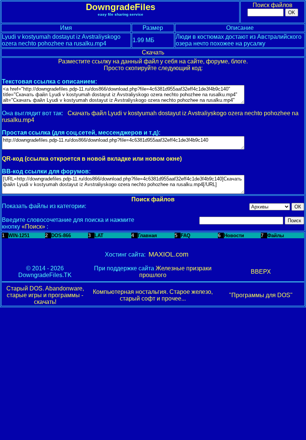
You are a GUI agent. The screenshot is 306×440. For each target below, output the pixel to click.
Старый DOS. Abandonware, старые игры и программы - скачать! (45, 295)
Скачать (153, 52)
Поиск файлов (273, 5)
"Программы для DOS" (261, 295)
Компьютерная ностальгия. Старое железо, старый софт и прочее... (153, 295)
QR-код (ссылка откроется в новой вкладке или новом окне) (92, 158)
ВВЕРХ (261, 271)
